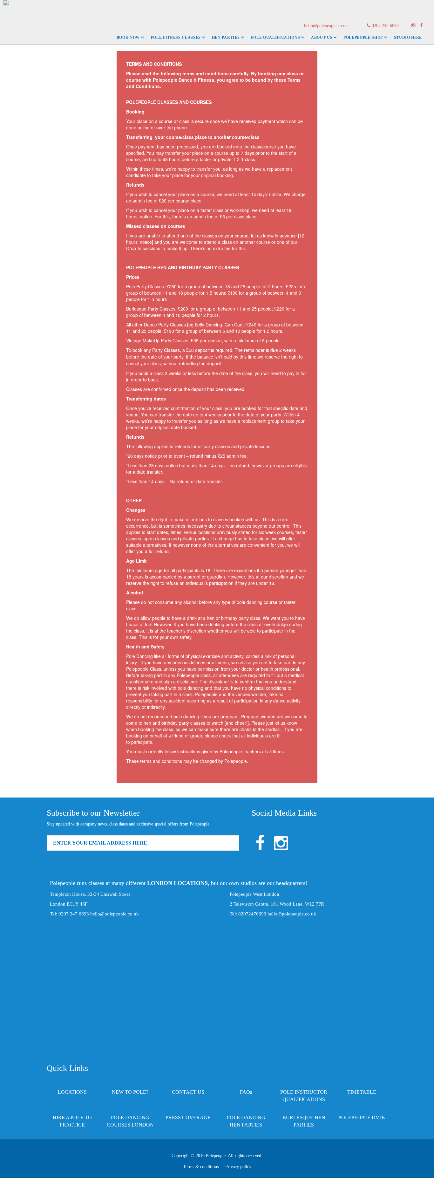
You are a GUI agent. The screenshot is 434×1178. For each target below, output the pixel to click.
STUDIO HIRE (408, 37)
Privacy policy (238, 1166)
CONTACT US (188, 1092)
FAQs (246, 1092)
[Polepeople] (4, 8)
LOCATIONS (72, 1092)
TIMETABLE (361, 1092)
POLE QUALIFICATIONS (275, 37)
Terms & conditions (201, 1166)
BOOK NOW (128, 37)
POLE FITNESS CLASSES (176, 37)
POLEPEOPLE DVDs (361, 1117)
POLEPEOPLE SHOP (363, 37)
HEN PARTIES (226, 37)
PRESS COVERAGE (188, 1117)
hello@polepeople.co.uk (326, 25)
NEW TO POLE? (130, 1092)
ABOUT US (321, 37)
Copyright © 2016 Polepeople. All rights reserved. (217, 1155)
